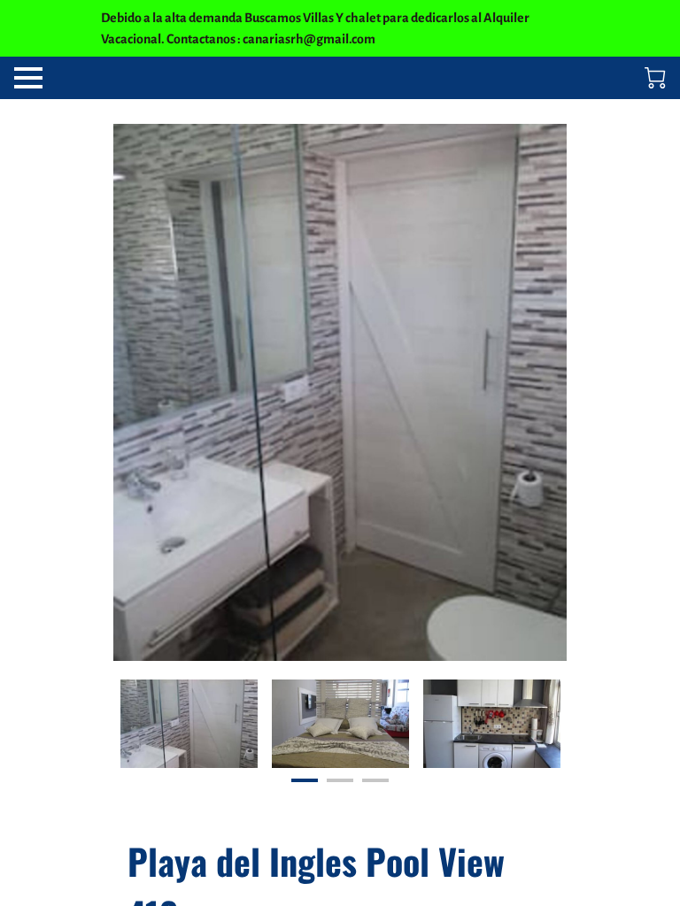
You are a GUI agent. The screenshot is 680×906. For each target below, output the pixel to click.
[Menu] (28, 78)
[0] (655, 77)
